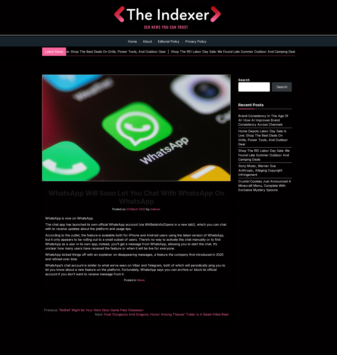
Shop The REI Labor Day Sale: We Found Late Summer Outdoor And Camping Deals (264, 155)
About (147, 41)
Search (244, 80)
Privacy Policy (195, 41)
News (141, 280)
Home (132, 41)
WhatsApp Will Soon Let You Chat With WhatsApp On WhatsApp (136, 197)
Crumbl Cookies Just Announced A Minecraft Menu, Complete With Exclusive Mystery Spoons (264, 185)
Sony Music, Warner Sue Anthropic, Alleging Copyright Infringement (260, 170)
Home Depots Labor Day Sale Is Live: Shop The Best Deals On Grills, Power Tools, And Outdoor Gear (263, 137)
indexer (155, 209)
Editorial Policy (168, 41)
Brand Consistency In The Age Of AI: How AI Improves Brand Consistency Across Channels (263, 120)
